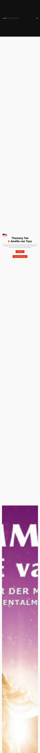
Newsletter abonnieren (20, 256)
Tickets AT (20, 251)
